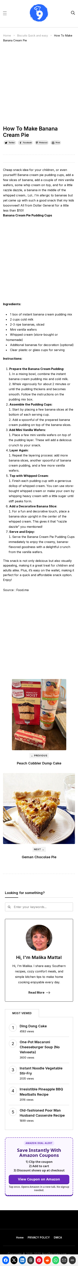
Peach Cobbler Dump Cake (39, 763)
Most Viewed (22, 1013)
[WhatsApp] (55, 1260)
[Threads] (30, 1260)
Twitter (12, 143)
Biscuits (22, 35)
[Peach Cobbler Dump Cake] (39, 714)
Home (7, 35)
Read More (36, 992)
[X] (14, 1260)
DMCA (58, 1237)
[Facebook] (5, 1260)
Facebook (27, 143)
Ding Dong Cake (33, 1026)
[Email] (64, 1260)
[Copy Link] (72, 1260)
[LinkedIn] (22, 1260)
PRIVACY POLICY (39, 1237)
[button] (5, 12)
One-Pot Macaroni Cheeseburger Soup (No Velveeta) (40, 1047)
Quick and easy (38, 35)
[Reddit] (47, 1260)
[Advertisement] (39, 85)
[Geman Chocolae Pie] (39, 808)
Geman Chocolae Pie (39, 857)
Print (58, 143)
